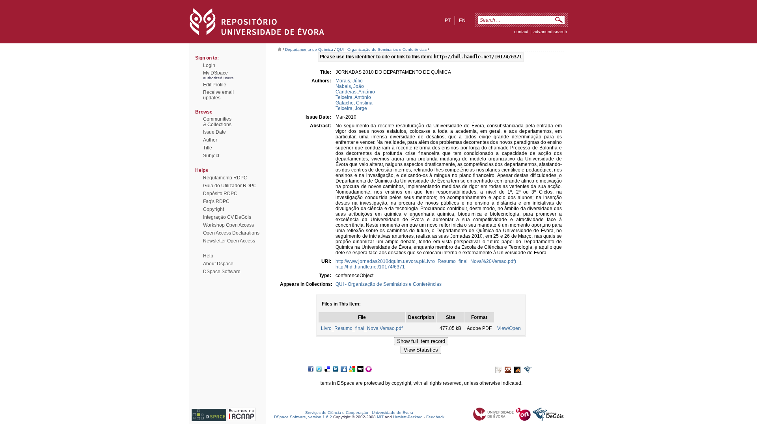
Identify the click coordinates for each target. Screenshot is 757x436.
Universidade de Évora (392, 412)
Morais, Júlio (349, 81)
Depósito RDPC (220, 193)
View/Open (509, 328)
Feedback (435, 417)
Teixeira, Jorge (351, 108)
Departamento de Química (309, 49)
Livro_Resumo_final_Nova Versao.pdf (362, 328)
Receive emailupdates (218, 95)
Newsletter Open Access (229, 241)
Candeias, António (355, 92)
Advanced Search (550, 31)
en (462, 20)
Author (210, 140)
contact (521, 31)
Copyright (213, 209)
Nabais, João (350, 86)
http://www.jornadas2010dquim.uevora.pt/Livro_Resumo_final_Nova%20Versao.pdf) (426, 261)
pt (448, 20)
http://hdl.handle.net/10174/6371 (370, 267)
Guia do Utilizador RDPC (230, 185)
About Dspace (218, 263)
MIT (380, 417)
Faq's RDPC (216, 201)
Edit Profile (214, 85)
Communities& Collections (217, 121)
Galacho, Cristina (354, 103)
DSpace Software (222, 271)
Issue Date (214, 132)
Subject (211, 155)
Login (209, 65)
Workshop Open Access (228, 225)
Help (208, 256)
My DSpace (215, 73)
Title (207, 148)
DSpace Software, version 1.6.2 (303, 417)
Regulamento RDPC (225, 178)
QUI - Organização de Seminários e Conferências (382, 49)
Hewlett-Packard (408, 417)
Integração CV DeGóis (227, 217)
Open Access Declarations (231, 233)
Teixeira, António (353, 97)
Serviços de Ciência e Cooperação (336, 412)
